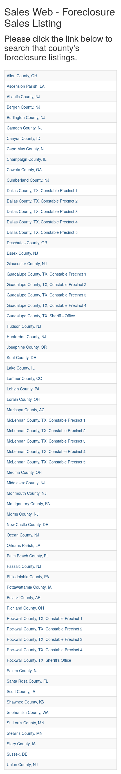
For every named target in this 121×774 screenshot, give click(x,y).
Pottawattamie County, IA (29, 587)
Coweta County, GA (24, 169)
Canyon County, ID (23, 138)
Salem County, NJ (23, 670)
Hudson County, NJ (24, 326)
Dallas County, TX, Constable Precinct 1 (42, 190)
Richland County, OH (25, 608)
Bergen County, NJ (23, 107)
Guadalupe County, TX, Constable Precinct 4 (46, 305)
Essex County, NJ (22, 253)
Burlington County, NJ (26, 117)
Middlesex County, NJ (26, 482)
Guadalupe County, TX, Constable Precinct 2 (46, 284)
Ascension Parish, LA (25, 86)
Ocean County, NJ (23, 535)
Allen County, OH (22, 75)
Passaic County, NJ (24, 566)
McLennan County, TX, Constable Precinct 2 (46, 430)
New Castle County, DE (27, 524)
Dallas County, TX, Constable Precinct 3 (42, 211)
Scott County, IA (21, 691)
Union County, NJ (22, 764)
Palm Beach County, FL (28, 555)
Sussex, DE (17, 754)
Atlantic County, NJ (23, 96)
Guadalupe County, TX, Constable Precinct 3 (46, 295)
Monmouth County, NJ (26, 493)
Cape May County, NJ (26, 148)
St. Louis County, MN (25, 722)
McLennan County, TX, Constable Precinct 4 (46, 451)
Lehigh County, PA (23, 389)
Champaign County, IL (26, 159)
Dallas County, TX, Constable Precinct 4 (42, 222)
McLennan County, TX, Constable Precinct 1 (46, 420)
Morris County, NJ (23, 514)
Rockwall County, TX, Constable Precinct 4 (44, 649)
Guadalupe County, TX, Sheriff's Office (41, 315)
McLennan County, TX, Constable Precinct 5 (46, 462)
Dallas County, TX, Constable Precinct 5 (42, 232)
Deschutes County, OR (27, 242)
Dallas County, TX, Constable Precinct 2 (42, 201)
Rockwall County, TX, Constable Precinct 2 (44, 629)
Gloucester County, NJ (27, 263)
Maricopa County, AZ (25, 409)
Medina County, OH (24, 472)
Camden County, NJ (24, 128)
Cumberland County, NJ (28, 180)
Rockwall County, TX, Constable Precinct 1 (44, 618)
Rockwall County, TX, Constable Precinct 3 (44, 639)
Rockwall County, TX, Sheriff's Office (39, 660)
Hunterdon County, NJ (26, 336)
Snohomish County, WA (27, 712)
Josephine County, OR (27, 347)
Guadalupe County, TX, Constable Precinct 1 (46, 274)
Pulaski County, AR (24, 597)
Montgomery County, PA (28, 503)
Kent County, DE (21, 357)
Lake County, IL (21, 368)
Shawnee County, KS (25, 702)
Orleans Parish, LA (23, 545)
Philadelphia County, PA (28, 576)
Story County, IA (21, 743)
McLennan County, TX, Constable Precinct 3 (46, 441)
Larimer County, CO (24, 378)
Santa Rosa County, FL (27, 681)
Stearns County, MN (24, 733)
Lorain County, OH (23, 399)
